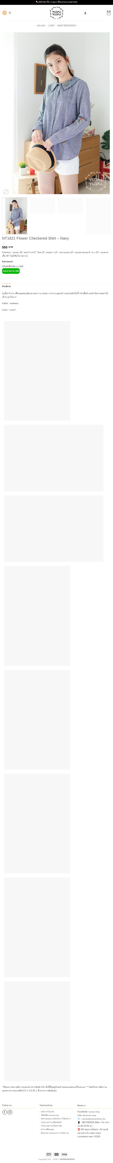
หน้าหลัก (41, 25)
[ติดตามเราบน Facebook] (4, 1112)
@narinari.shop (89, 1115)
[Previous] (7, 113)
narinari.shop (94, 1112)
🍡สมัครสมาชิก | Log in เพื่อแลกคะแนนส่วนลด (56, 2)
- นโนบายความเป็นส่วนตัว (51, 1126)
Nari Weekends (66, 25)
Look (51, 25)
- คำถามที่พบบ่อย (47, 1129)
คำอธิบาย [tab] (6, 286)
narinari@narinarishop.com (94, 1119)
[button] (4, 13)
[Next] (105, 113)
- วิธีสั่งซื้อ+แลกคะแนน (49, 1115)
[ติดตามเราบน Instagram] (10, 1112)
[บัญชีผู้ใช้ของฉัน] (85, 13)
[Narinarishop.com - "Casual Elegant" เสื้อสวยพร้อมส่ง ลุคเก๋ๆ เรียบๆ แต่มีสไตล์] (56, 13)
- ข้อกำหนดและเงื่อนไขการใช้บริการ (55, 1119)
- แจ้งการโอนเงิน (47, 1112)
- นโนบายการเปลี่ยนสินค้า (51, 1122)
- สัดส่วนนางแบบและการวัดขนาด (54, 1133)
